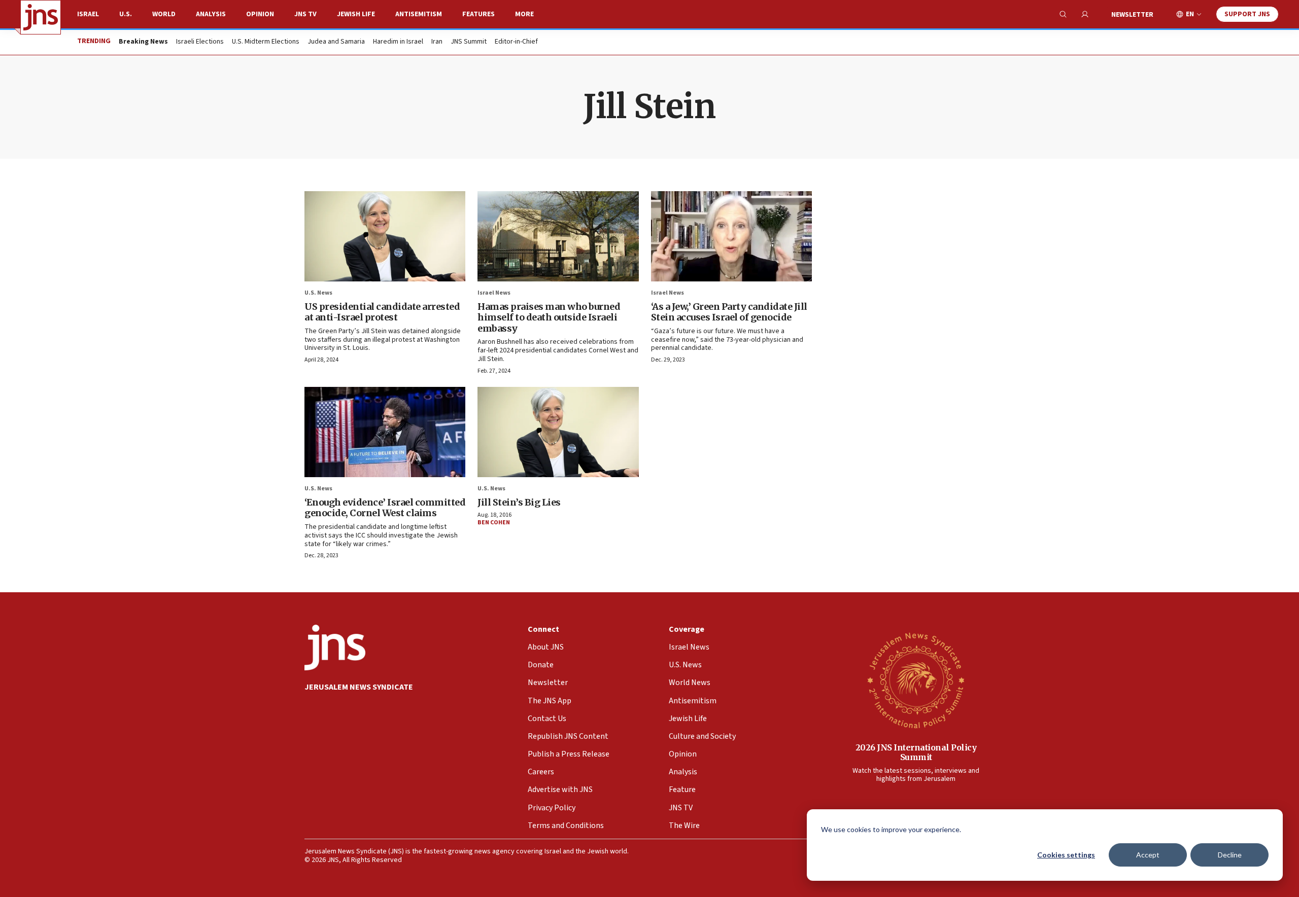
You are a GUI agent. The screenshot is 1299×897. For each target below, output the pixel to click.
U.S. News (318, 293)
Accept (1147, 854)
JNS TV (305, 14)
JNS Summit (469, 42)
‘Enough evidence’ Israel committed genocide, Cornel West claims (384, 507)
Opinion (260, 14)
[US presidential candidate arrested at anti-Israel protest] (384, 236)
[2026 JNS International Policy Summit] (915, 680)
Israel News (493, 293)
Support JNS (1247, 14)
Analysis (211, 14)
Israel (88, 14)
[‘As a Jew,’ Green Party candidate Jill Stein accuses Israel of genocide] (731, 236)
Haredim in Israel (398, 42)
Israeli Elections (200, 42)
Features (478, 14)
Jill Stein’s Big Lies (519, 502)
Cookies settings (1066, 854)
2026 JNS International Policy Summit (916, 752)
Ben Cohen (493, 522)
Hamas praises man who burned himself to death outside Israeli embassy (548, 317)
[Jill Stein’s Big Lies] (557, 432)
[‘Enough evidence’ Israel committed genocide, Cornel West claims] (384, 432)
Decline (1230, 854)
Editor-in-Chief (516, 42)
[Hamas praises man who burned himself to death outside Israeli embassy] (557, 236)
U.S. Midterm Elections (265, 42)
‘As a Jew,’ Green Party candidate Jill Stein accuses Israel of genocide (729, 312)
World (164, 14)
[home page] (41, 17)
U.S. (125, 14)
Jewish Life (356, 14)
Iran (436, 42)
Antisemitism (418, 14)
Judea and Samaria (336, 42)
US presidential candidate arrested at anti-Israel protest (382, 312)
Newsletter (1132, 15)
